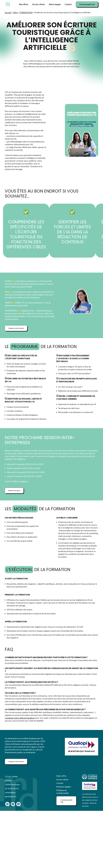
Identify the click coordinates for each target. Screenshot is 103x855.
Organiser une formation (16, 328)
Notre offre (61, 776)
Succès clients (38, 4)
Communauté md (87, 4)
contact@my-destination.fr (10, 794)
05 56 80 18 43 (12, 788)
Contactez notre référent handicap (20, 718)
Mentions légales (63, 786)
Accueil (8, 12)
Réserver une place (14, 490)
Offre (15, 12)
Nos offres (23, 4)
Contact (68, 4)
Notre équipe (55, 4)
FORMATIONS (26, 12)
